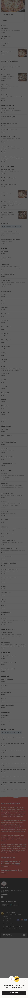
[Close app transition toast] (24, 980)
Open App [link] (14, 993)
